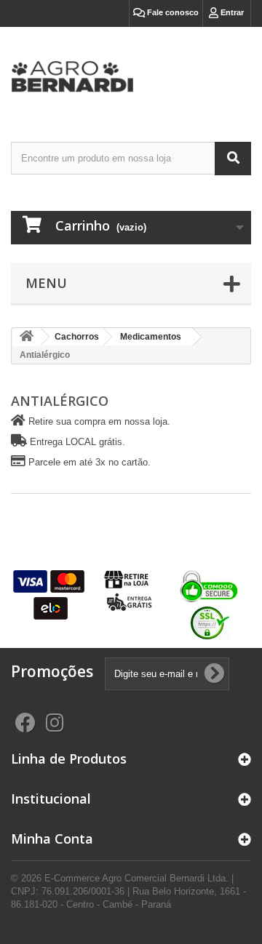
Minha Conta (52, 838)
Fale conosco (172, 12)
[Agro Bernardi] (131, 71)
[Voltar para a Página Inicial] (26, 337)
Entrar (231, 12)
